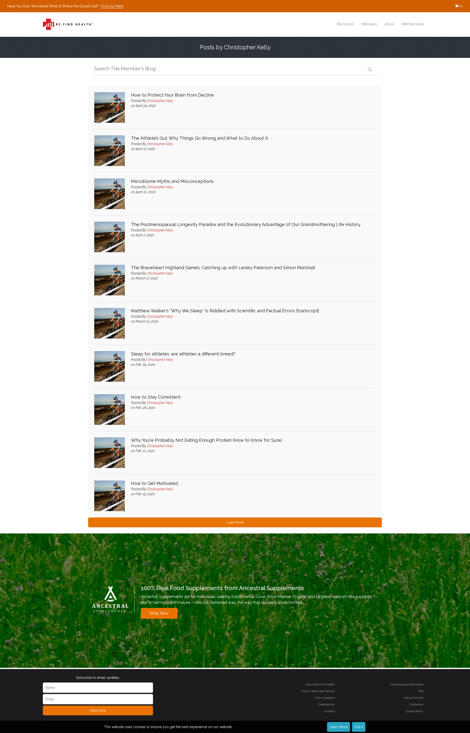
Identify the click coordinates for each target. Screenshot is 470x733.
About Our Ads (413, 697)
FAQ (420, 691)
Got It (358, 727)
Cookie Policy (414, 711)
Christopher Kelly (160, 101)
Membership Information (407, 684)
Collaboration (326, 704)
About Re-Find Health (320, 684)
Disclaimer (416, 704)
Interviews (369, 24)
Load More (235, 522)
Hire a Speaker (325, 697)
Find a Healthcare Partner (318, 691)
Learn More (338, 727)
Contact (330, 711)
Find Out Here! (112, 6)
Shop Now (159, 613)
